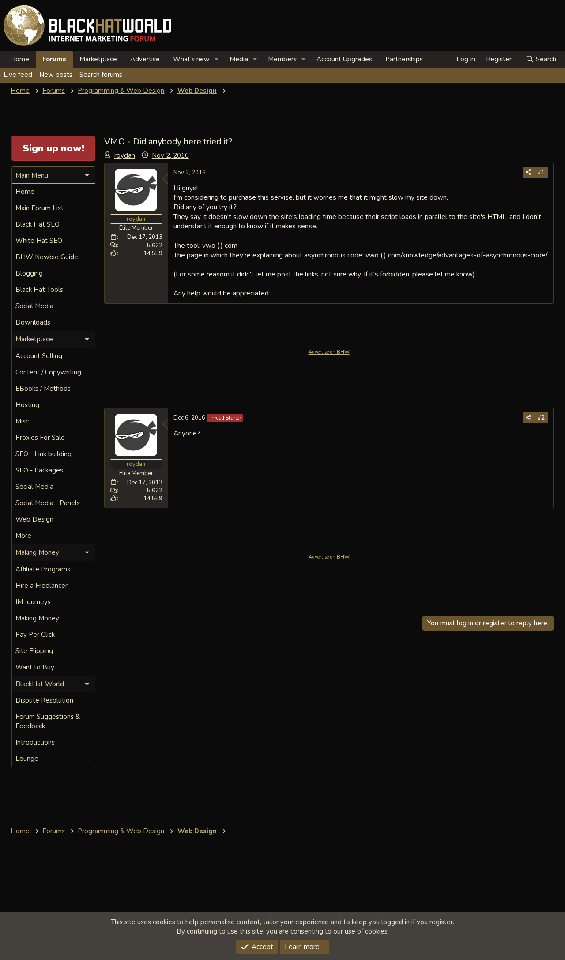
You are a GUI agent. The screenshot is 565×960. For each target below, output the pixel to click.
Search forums (100, 74)
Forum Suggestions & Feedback (47, 721)
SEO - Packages (39, 470)
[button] (217, 59)
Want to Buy (34, 667)
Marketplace (98, 59)
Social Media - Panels (47, 503)
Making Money (37, 618)
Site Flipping (34, 650)
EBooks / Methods (43, 388)
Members (282, 59)
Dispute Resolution (44, 700)
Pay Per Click (35, 634)
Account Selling (38, 355)
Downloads (32, 322)
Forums (54, 59)
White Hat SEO (38, 240)
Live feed (18, 74)
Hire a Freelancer (41, 585)
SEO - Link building (43, 454)
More (23, 535)
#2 (541, 418)
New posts (55, 74)
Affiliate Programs (42, 569)
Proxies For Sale (40, 437)
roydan (124, 155)
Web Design (34, 519)
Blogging (29, 273)
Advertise (145, 59)
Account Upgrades (344, 59)
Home (19, 59)
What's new (191, 59)
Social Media (34, 306)
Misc (22, 421)
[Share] (529, 172)
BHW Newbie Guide (46, 257)
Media (239, 59)
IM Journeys (33, 601)
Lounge (26, 758)
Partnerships (404, 59)
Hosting (27, 405)
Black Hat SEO (37, 224)
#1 (541, 173)
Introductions (35, 742)
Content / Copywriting (48, 372)
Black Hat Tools (39, 289)
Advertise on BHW (329, 352)
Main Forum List (39, 208)
